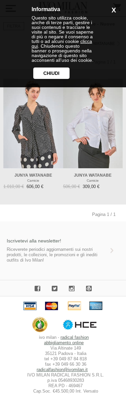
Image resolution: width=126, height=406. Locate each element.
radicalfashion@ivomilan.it (62, 369)
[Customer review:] (41, 332)
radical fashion (74, 337)
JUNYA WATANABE (33, 175)
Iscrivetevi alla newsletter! (34, 240)
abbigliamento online (64, 342)
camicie (33, 180)
